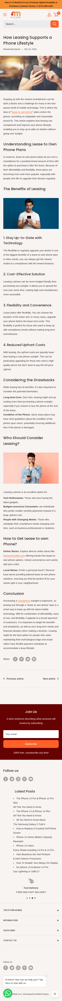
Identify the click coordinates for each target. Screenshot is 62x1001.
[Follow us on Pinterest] (24, 779)
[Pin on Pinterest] (21, 659)
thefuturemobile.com (14, 555)
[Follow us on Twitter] (12, 779)
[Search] (54, 24)
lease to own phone (22, 112)
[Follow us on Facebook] (5, 779)
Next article (49, 678)
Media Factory (42, 994)
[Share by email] (34, 659)
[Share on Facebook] (15, 659)
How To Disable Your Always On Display (37, 863)
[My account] (49, 14)
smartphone (24, 600)
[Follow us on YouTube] (30, 779)
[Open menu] (5, 14)
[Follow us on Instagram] (18, 779)
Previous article (15, 678)
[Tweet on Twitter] (27, 659)
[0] (56, 15)
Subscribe (31, 743)
